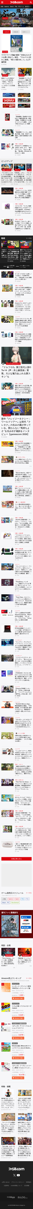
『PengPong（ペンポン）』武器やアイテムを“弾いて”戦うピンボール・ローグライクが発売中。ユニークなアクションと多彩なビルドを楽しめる (23, 585)
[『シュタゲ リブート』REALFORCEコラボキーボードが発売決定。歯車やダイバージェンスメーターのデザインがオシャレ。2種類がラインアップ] (7, 751)
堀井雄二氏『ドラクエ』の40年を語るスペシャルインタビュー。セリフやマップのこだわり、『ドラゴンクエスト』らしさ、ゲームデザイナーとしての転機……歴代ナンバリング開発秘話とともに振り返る (7, 1103)
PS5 (16, 6)
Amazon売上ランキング (11, 978)
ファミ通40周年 (21, 502)
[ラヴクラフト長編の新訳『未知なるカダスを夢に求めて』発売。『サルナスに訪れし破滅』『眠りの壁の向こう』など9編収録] (16, 43)
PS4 (27, 899)
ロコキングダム (21, 457)
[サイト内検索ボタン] (31, 2)
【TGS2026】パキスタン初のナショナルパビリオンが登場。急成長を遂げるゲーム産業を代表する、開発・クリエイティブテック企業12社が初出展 (23, 676)
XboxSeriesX (15, 902)
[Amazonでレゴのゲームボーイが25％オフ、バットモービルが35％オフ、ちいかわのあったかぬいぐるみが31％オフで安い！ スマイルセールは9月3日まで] (7, 303)
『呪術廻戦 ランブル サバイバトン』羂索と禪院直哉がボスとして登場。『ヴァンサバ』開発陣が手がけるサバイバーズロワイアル (24, 82)
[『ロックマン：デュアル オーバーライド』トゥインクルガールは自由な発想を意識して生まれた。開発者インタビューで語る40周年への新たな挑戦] (7, 642)
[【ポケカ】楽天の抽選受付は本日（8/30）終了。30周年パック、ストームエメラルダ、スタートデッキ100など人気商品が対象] (7, 288)
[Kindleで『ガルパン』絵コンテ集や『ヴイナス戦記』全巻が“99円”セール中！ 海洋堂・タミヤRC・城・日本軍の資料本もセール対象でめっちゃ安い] (7, 222)
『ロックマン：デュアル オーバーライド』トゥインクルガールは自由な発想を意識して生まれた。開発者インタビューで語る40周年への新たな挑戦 (23, 645)
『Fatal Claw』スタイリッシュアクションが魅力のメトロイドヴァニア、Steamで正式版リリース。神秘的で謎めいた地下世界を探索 (23, 600)
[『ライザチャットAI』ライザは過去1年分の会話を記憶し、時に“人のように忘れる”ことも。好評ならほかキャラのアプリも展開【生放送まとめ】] (7, 167)
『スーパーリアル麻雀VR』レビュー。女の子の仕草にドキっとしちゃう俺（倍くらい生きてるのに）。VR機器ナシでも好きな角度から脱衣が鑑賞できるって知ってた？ (8, 1127)
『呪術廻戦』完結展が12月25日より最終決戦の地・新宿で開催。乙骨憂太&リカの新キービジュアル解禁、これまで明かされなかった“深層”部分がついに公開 (23, 120)
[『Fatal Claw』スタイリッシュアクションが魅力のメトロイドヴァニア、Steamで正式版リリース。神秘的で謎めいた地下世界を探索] (7, 597)
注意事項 (6, 1185)
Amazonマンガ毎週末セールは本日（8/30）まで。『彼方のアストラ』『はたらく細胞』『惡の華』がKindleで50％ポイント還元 (23, 149)
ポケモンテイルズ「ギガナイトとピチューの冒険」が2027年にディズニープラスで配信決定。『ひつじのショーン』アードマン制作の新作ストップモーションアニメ (23, 801)
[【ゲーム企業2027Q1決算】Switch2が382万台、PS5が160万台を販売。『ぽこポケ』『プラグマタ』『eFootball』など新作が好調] (7, 613)
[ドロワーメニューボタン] (2, 2)
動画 (3, 238)
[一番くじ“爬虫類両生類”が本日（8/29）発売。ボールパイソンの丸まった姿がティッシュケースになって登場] (7, 844)
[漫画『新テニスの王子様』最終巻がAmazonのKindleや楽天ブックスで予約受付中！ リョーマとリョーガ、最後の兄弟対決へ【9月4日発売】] (7, 386)
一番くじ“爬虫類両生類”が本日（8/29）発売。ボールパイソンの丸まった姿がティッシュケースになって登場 (23, 846)
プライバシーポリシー (17, 1182)
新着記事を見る (16, 859)
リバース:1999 (21, 733)
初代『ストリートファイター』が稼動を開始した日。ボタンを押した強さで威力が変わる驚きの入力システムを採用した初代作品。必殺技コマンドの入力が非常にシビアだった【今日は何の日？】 (23, 491)
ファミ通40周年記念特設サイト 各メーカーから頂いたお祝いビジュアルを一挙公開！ (23, 507)
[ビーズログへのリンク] (22, 1197)
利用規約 (28, 1182)
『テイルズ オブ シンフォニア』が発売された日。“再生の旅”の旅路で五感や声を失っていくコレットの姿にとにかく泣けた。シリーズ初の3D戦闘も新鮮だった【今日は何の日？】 (23, 832)
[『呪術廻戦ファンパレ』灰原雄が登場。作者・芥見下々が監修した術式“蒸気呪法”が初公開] (7, 132)
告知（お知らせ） (19, 780)
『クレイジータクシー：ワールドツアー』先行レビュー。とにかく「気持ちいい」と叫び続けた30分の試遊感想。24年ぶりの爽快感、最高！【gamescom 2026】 (16, 22)
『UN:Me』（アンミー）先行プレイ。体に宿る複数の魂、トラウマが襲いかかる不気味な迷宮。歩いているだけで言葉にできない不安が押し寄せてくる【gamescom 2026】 (19, 177)
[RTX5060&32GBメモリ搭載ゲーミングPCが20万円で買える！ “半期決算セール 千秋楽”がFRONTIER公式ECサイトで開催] (7, 334)
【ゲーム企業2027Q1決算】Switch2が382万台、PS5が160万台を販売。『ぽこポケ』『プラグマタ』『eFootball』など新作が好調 (23, 616)
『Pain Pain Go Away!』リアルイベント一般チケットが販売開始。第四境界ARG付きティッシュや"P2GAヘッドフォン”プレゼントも (23, 785)
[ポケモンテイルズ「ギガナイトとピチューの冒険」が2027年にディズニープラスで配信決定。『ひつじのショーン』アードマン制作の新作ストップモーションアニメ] (7, 798)
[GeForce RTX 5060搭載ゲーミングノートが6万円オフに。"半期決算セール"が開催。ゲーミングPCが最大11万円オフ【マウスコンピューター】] (7, 443)
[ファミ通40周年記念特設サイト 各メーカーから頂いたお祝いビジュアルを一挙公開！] (7, 504)
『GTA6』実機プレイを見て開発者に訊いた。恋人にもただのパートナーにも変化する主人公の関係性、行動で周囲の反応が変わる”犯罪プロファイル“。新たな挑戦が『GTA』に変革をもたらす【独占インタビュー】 (25, 1151)
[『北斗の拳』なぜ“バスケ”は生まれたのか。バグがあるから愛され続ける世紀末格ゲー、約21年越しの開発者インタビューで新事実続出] (8, 1141)
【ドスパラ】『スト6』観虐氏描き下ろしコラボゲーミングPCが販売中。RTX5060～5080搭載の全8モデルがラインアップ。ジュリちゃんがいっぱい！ (23, 209)
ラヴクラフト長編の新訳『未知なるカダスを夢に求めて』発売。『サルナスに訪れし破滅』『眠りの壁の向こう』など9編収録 (16, 58)
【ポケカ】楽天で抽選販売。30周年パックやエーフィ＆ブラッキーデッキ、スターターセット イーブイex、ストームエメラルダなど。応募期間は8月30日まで (25, 1103)
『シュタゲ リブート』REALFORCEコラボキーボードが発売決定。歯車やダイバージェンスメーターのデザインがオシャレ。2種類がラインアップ (23, 754)
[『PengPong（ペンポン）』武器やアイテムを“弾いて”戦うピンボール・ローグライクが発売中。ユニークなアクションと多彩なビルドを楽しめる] (7, 582)
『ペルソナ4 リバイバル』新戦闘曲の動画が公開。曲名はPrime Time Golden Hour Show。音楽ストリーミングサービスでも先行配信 (13, 254)
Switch (12, 6)
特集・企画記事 (19, 144)
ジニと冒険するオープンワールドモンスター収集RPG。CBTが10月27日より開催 (23, 461)
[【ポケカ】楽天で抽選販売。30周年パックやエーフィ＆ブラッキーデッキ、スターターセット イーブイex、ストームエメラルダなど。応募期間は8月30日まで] (25, 1093)
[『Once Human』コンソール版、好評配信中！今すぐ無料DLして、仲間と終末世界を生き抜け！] (8, 952)
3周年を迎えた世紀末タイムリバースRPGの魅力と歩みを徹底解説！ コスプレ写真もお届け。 (23, 738)
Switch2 (6, 6)
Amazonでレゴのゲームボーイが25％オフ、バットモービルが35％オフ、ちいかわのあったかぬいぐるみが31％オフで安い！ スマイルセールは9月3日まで (23, 306)
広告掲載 (26, 1185)
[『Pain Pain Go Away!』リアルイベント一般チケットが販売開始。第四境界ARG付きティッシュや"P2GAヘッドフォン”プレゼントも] (7, 782)
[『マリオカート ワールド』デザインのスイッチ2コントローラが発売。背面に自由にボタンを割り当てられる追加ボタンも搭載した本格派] (7, 535)
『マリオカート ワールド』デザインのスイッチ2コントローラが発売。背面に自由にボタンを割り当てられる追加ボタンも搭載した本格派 (23, 538)
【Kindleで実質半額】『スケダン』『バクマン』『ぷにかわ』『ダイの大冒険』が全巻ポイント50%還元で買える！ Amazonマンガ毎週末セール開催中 (23, 523)
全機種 (4, 899)
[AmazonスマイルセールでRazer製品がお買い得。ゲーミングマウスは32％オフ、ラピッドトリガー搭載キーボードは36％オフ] (7, 551)
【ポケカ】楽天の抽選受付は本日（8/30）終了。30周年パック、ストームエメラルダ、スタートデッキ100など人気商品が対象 (23, 291)
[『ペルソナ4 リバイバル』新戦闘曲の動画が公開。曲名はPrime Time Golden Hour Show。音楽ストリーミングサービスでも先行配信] (13, 244)
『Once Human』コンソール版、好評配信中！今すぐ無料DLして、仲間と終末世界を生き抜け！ (8, 961)
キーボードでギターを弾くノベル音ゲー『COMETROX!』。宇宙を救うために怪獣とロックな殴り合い (23, 276)
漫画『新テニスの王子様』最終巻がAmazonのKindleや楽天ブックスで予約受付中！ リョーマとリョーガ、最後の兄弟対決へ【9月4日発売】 (23, 389)
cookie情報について (16, 1185)
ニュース (5, 52)
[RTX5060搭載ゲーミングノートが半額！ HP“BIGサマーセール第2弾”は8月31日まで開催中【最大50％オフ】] (7, 628)
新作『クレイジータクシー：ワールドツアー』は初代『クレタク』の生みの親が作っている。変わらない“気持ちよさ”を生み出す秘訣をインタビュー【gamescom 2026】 (26, 254)
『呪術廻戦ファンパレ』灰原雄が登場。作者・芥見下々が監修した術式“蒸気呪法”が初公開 (23, 134)
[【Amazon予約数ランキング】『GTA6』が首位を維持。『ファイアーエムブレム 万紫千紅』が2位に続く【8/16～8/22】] (7, 689)
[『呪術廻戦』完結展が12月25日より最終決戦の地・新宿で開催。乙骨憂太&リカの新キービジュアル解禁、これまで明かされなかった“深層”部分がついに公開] (7, 117)
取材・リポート (7, 170)
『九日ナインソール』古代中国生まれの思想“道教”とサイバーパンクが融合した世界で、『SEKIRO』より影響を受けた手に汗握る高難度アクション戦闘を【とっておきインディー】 (23, 194)
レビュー (5, 18)
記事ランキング (26, 32)
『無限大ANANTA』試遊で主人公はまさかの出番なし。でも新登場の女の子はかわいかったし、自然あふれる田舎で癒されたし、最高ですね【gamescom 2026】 (23, 769)
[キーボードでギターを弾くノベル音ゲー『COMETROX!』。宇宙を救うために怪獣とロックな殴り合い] (7, 274)
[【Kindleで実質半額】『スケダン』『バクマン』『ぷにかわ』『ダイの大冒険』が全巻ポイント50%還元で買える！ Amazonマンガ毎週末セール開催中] (7, 520)
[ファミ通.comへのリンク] (16, 2)
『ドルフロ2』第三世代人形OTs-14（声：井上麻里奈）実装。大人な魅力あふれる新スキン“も (16, 372)
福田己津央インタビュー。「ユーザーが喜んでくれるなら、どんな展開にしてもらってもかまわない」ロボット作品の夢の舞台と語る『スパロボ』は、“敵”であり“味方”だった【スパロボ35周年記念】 (24, 1127)
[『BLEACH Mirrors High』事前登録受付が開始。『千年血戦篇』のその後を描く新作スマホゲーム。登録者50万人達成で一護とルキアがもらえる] (7, 704)
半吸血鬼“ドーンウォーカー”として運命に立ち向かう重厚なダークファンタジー (24, 960)
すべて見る (29, 238)
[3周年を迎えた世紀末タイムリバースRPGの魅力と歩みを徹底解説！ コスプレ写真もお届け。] (7, 735)
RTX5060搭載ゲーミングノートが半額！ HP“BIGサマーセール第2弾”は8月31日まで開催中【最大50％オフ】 (23, 631)
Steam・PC (5, 902)
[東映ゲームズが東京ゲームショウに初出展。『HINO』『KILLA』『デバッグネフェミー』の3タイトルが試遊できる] (8, 72)
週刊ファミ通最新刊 (9, 912)
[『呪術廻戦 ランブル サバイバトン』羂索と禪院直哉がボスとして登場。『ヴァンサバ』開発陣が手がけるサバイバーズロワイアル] (25, 72)
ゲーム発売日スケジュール (12, 893)
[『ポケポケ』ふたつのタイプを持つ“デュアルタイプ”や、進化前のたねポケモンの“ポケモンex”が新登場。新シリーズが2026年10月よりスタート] (7, 720)
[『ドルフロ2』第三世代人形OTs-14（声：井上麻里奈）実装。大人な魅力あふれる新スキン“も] (16, 355)
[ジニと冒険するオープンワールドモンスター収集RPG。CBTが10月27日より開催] (7, 459)
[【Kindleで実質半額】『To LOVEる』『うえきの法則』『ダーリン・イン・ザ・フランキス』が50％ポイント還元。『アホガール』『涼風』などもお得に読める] (7, 813)
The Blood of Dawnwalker (26, 955)
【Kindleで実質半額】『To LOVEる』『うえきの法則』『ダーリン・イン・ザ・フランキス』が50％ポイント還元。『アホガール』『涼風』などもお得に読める (23, 816)
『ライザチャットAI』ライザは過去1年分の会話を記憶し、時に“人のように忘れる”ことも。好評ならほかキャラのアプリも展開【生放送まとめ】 (7, 177)
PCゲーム (21, 6)
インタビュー (25, 247)
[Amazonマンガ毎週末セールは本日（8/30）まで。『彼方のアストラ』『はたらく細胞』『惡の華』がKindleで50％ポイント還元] (7, 146)
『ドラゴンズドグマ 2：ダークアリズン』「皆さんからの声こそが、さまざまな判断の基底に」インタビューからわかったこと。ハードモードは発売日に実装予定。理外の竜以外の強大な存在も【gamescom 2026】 (23, 661)
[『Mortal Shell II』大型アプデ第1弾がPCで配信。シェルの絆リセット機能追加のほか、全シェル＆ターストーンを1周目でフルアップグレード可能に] (7, 473)
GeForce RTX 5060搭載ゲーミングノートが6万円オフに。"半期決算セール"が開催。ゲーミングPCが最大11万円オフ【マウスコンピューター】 (23, 446)
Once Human (9, 955)
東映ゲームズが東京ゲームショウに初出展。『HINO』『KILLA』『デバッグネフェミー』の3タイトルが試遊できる (8, 82)
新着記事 (16, 32)
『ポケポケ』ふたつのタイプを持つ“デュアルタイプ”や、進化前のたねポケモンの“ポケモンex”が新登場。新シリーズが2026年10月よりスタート (23, 723)
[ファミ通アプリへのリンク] (11, 1197)
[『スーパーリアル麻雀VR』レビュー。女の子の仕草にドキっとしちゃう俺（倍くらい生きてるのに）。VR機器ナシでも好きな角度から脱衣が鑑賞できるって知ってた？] (8, 1117)
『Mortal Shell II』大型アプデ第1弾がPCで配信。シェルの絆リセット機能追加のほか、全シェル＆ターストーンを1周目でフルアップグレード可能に (23, 476)
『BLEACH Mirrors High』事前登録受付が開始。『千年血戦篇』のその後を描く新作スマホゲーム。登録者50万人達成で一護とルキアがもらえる (23, 707)
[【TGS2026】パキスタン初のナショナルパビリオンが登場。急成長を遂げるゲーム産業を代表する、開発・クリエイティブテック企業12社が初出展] (7, 673)
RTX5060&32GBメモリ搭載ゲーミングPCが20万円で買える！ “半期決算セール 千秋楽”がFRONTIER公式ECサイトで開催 (23, 337)
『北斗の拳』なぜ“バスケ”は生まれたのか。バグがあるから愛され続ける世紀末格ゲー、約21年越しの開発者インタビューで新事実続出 (8, 1151)
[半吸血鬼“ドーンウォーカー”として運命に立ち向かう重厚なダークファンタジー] (25, 952)
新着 (2, 6)
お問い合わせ (6, 1182)
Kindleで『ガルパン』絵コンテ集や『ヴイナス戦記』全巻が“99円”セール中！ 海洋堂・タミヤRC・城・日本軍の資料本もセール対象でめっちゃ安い (23, 225)
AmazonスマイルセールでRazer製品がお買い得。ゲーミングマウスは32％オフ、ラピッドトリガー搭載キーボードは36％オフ (23, 554)
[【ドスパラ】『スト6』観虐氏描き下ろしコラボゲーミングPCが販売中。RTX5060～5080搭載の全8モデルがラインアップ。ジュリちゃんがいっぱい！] (7, 206)
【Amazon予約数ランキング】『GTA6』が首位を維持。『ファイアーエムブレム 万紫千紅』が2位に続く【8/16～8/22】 (23, 692)
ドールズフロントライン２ (13, 363)
